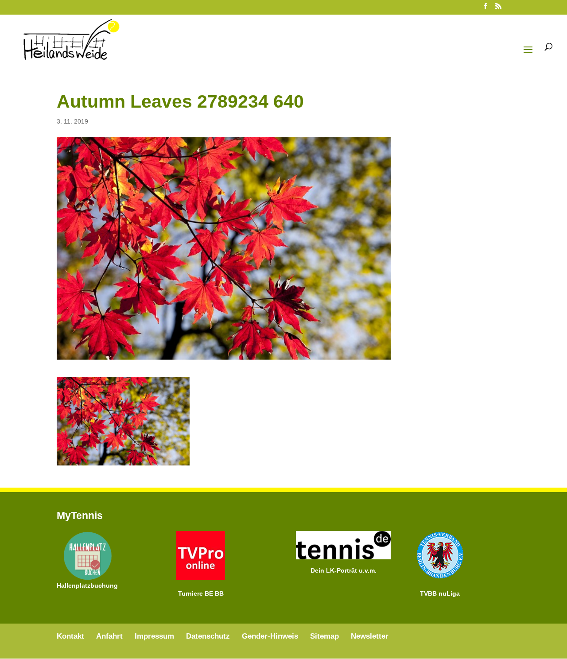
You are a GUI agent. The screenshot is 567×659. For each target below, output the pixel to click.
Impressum (154, 636)
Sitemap (324, 636)
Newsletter (369, 636)
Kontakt (70, 636)
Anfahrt (109, 636)
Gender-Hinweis (270, 636)
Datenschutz (208, 636)
